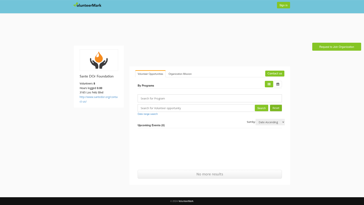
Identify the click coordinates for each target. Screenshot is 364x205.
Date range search (148, 114)
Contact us (275, 73)
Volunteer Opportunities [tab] (150, 74)
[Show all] (278, 84)
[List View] (269, 84)
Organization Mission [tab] (180, 74)
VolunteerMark (185, 201)
